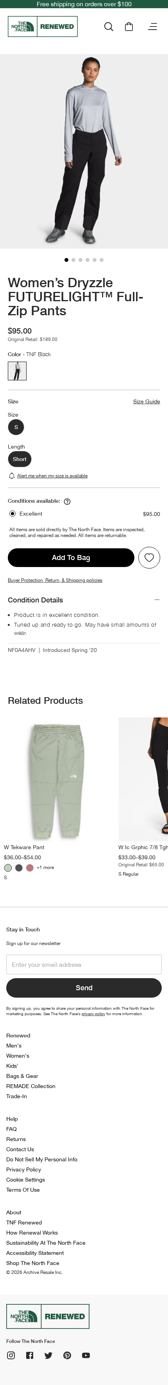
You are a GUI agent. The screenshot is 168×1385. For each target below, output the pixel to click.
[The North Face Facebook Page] (29, 1355)
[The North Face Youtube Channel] (86, 1355)
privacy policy (93, 1013)
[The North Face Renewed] (46, 26)
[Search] (108, 26)
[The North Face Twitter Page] (48, 1355)
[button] (66, 260)
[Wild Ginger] (30, 868)
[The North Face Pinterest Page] (67, 1355)
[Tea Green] (8, 868)
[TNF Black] (19, 868)
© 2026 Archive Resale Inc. (34, 1272)
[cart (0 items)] (129, 26)
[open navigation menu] (152, 26)
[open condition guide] (67, 501)
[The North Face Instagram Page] (11, 1355)
